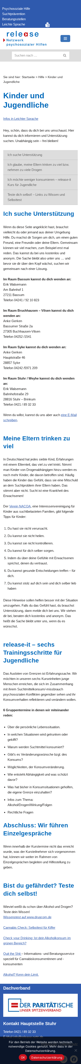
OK (23, 1057)
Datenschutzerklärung (46, 1057)
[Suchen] (65, 55)
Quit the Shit (12, 953)
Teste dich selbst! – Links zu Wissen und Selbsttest (36, 197)
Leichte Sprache (13, 24)
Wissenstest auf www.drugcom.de (27, 917)
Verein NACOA (20, 506)
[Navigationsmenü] (65, 38)
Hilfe (41, 77)
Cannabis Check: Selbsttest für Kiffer (29, 927)
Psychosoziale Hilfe (16, 8)
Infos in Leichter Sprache (20, 118)
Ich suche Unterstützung (25, 155)
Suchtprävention (13, 14)
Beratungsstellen (14, 19)
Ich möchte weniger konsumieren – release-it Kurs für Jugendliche (39, 182)
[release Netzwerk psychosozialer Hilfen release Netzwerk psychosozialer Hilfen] (24, 38)
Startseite (28, 77)
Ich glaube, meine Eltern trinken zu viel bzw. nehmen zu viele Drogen (38, 167)
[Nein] (75, 1050)
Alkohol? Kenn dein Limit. (21, 974)
